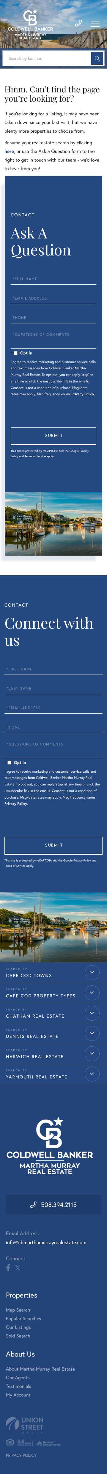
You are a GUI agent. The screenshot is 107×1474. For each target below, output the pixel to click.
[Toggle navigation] (95, 24)
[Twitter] (18, 1268)
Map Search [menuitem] (18, 1310)
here (9, 151)
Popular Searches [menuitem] (23, 1318)
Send (53, 436)
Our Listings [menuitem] (18, 1327)
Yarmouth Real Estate (37, 1077)
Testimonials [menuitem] (18, 1386)
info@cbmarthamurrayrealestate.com (46, 1242)
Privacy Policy (83, 394)
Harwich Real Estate (35, 1057)
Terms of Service (35, 456)
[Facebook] (8, 1268)
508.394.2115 (59, 1204)
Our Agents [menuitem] (18, 1377)
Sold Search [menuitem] (18, 1336)
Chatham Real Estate (35, 1016)
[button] (97, 58)
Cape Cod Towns (29, 976)
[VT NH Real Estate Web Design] (53, 1425)
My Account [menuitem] (18, 1395)
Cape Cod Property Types (41, 996)
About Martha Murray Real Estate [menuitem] (40, 1369)
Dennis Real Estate (32, 1036)
